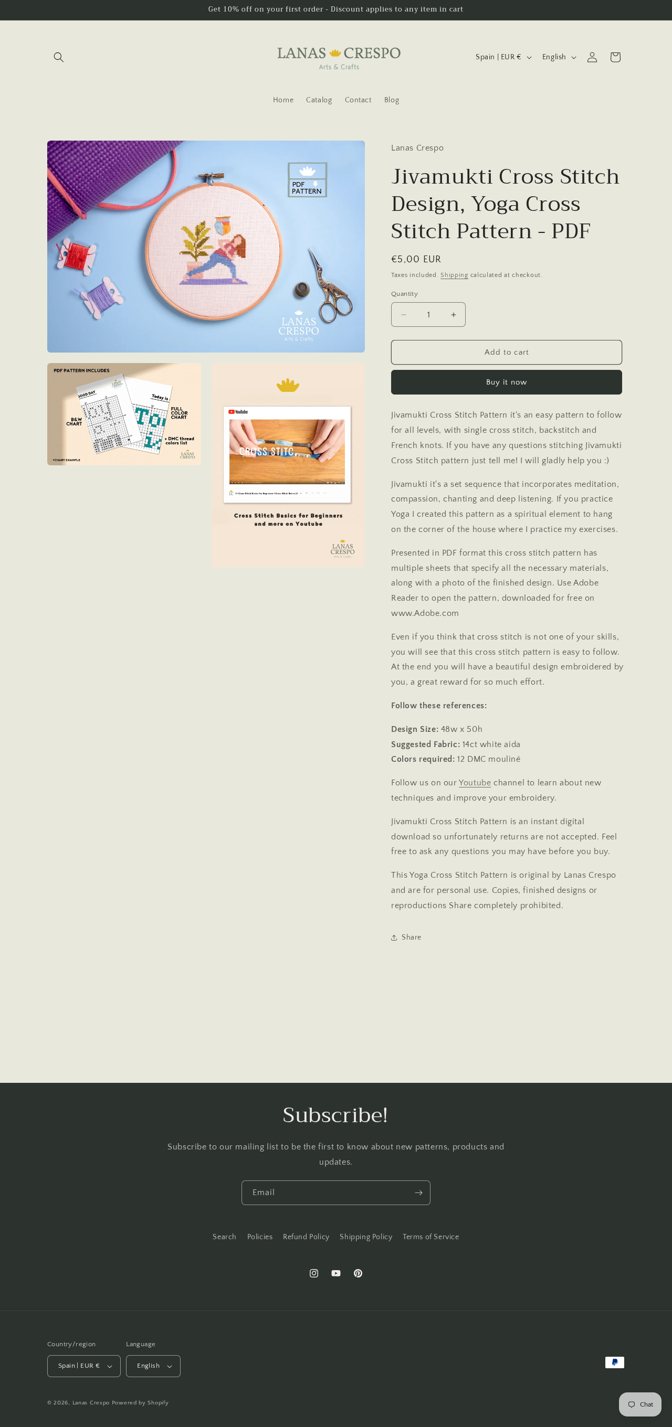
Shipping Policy (366, 1237)
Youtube (475, 782)
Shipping (454, 275)
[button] (58, 57)
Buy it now (506, 382)
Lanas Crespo (91, 1403)
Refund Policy (306, 1237)
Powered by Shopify (140, 1403)
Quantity (404, 293)
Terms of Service (431, 1237)
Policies (260, 1237)
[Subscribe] (418, 1192)
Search (225, 1237)
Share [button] (412, 937)
